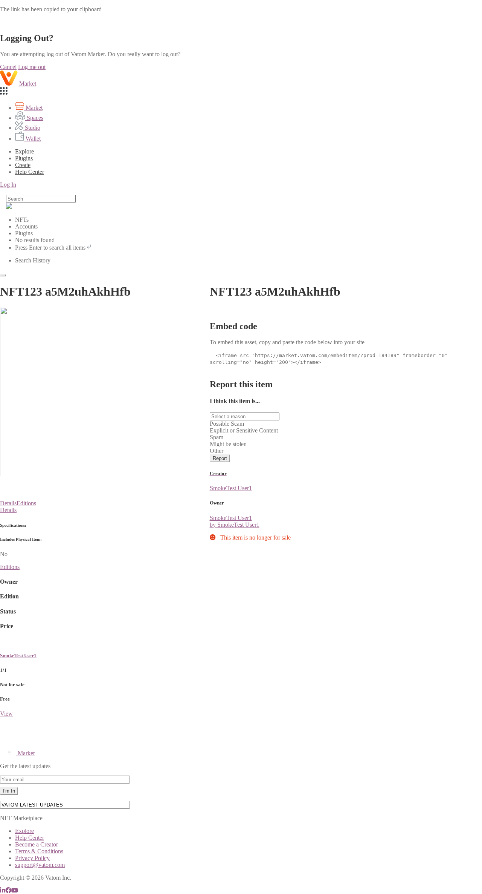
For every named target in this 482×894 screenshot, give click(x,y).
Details (8, 503)
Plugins (24, 158)
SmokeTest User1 (18, 655)
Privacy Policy (32, 858)
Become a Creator (36, 844)
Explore (24, 151)
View (6, 713)
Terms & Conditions (39, 851)
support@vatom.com (40, 865)
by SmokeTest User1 (234, 524)
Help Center (29, 837)
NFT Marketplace (21, 818)
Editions (26, 503)
